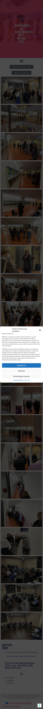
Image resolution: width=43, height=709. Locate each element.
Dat (25, 380)
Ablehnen (21, 371)
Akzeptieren (21, 365)
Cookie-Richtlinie (18, 380)
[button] (40, 330)
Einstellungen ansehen (21, 376)
